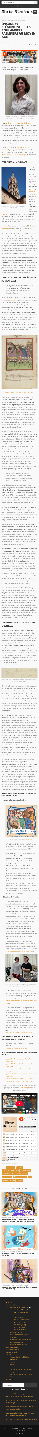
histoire (25, 1173)
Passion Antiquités (11, 1352)
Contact (12, 1362)
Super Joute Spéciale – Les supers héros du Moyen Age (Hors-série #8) (19, 1288)
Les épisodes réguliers (17, 1332)
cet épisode (9, 123)
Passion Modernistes (12, 1349)
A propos (8, 1354)
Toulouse (19, 1180)
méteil (4, 701)
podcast (12, 1180)
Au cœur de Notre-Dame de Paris (20, 1340)
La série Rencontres (20, 1322)
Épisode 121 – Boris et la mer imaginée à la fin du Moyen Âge (19, 1254)
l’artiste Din (29, 839)
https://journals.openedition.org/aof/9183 (19, 951)
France (19, 1173)
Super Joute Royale (22, 1218)
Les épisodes (6, 21)
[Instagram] (17, 5)
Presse (12, 1364)
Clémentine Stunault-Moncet (11, 1170)
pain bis (21, 696)
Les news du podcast (16, 1342)
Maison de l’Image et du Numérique (14, 155)
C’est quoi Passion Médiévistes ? (20, 1357)
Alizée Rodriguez (25, 1088)
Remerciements (15, 1367)
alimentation (10, 1167)
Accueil (10, 1302)
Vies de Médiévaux (20, 1330)
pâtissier (5, 1180)
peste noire (5, 214)
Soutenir (8, 1379)
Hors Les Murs (18, 1317)
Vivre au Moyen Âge (20, 1325)
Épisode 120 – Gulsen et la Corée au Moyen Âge (21, 1419)
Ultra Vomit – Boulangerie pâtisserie (17, 1048)
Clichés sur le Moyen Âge (22, 1320)
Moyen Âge (17, 1177)
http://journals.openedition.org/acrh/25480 (19, 1032)
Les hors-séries (18, 1315)
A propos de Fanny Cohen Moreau (21, 1369)
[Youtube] (21, 5)
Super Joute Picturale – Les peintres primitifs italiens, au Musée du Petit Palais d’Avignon (18, 1220)
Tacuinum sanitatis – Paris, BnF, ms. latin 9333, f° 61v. (19, 392)
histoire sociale (7, 1177)
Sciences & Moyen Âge (21, 1312)
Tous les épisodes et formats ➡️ (20, 1307)
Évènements (14, 1359)
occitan (24, 1177)
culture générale (25, 1170)
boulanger (19, 1167)
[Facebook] (14, 5)
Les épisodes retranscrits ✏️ (19, 1345)
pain (29, 1177)
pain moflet (33, 701)
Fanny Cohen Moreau (9, 1173)
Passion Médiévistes (18, 21)
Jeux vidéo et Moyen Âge (22, 1310)
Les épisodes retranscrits (18, 1372)
